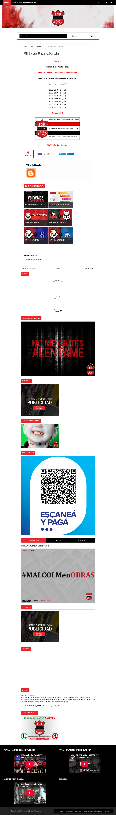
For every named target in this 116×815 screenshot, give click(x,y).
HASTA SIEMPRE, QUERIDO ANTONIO (24, 2)
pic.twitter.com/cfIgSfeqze (60, 702)
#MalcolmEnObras (27, 695)
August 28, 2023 (55, 706)
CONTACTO (59, 811)
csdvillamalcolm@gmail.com (93, 811)
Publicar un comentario (33, 259)
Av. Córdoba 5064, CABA (73, 811)
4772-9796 (107, 811)
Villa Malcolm (58, 299)
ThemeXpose (15, 811)
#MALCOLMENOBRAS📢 (35, 545)
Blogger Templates (35, 811)
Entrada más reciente (28, 268)
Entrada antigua (89, 268)
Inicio (59, 268)
